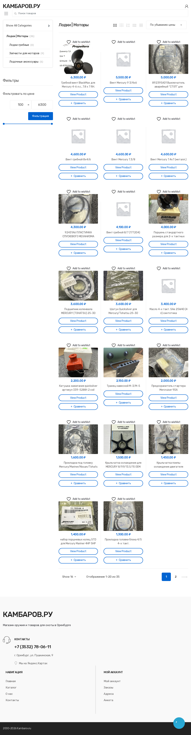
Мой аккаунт (112, 681)
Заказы (108, 687)
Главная (11, 681)
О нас (9, 694)
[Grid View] (115, 25)
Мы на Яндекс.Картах (33, 663)
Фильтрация (40, 116)
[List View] (134, 25)
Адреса (109, 694)
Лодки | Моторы (17, 36)
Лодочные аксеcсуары (23, 61)
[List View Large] (128, 25)
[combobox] (100, 13)
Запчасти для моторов (24, 53)
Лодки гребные (19, 45)
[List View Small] (141, 25)
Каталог (11, 687)
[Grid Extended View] (121, 25)
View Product (78, 94)
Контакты (12, 700)
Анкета (108, 700)
